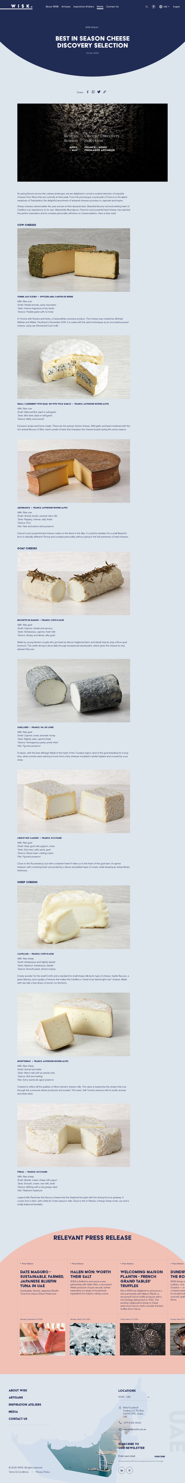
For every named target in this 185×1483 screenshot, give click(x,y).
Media (100, 6)
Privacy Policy (43, 1471)
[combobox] (134, 1397)
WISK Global (91, 27)
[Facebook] (87, 92)
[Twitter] (99, 92)
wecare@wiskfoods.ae (134, 1429)
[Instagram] (129, 1470)
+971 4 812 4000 (132, 1422)
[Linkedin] (121, 1470)
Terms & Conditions (19, 1471)
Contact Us (112, 6)
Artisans (66, 6)
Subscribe (160, 1456)
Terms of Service (156, 1461)
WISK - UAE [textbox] (124, 1396)
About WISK (52, 6)
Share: (80, 92)
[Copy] (104, 92)
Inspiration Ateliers (83, 6)
